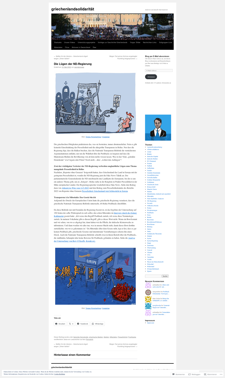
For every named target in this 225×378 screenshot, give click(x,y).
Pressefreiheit (122, 337)
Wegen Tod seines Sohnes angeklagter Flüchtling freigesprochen (123, 57)
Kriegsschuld (151, 187)
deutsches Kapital (152, 156)
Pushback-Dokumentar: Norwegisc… (161, 292)
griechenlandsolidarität (72, 9)
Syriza (149, 238)
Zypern (149, 271)
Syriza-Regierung (152, 241)
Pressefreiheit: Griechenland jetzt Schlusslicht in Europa (105, 191)
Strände (149, 236)
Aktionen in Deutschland (81, 47)
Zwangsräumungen (153, 269)
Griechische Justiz (152, 184)
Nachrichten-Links (150, 42)
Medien (106, 337)
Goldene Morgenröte (153, 180)
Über (94, 47)
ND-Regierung (151, 201)
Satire (149, 231)
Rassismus (150, 220)
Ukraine (149, 252)
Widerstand (150, 266)
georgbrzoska (79, 67)
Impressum (150, 323)
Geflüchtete (150, 168)
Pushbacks (132, 337)
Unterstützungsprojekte (86, 42)
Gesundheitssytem (152, 175)
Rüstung (149, 227)
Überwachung (151, 248)
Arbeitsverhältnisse (153, 149)
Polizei (149, 208)
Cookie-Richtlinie (59, 374)
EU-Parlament (151, 161)
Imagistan (106, 137)
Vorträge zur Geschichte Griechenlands (112, 42)
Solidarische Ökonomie (154, 234)
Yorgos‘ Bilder (135, 42)
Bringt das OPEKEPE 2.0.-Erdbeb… (161, 299)
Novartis (149, 203)
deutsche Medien (152, 159)
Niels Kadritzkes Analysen (155, 198)
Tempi (149, 243)
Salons (149, 229)
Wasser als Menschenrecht (155, 262)
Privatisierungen (152, 210)
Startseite (57, 42)
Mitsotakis (113, 337)
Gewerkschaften (152, 177)
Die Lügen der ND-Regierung (73, 64)
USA (148, 255)
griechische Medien (96, 337)
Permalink (89, 339)
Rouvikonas (151, 224)
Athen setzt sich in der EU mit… (161, 286)
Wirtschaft (150, 264)
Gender (149, 170)
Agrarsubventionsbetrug (154, 147)
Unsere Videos (69, 42)
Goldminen (150, 182)
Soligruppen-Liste (165, 42)
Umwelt (149, 250)
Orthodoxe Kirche (152, 205)
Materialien (58, 47)
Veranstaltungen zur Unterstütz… (161, 306)
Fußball (149, 166)
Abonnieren (151, 77)
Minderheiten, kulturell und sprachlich (159, 194)
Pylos (149, 215)
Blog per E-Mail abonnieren (157, 56)
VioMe (149, 259)
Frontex (149, 163)
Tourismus (150, 245)
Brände (149, 154)
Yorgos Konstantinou (93, 137)
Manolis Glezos (152, 189)
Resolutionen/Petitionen (154, 222)
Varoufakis (150, 257)
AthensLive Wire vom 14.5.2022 (75, 188)
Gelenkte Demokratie (80, 337)
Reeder (149, 217)
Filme (67, 47)
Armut (149, 152)
